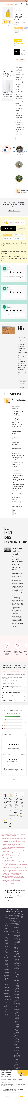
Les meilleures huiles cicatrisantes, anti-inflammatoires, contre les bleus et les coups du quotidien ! (7, 999)
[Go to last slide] (4, 91)
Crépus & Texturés (17, 10)
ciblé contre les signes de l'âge (19, 1)
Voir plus (14, 779)
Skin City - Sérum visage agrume (22, 801)
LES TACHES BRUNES (17, 985)
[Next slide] (11, 91)
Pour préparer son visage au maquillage (6, 969)
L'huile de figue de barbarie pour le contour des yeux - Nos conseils (17, 993)
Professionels (7, 915)
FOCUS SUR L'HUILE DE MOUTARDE (17, 915)
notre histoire (21, 4)
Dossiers (7, 914)
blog (16, 4)
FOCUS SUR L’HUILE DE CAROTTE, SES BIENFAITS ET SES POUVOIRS (17, 946)
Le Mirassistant (21, 59)
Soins (11, 933)
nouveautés (10, 4)
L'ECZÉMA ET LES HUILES (17, 953)
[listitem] (14, 716)
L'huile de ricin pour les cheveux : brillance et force (17, 1035)
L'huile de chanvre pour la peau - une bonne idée (17, 1050)
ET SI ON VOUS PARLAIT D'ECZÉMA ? (17, 979)
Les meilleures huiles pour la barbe (6, 977)
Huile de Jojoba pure (16, 800)
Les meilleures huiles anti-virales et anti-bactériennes (7, 986)
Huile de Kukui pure (10, 800)
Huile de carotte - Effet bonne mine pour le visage (17, 1065)
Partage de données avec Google (9, 1090)
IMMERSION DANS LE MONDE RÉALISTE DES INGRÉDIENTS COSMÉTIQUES (17, 961)
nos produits (4, 4)
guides (6, 917)
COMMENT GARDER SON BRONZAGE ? (17, 926)
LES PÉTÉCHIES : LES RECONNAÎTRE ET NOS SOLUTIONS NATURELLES (17, 935)
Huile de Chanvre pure (5, 800)
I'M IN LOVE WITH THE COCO (17, 920)
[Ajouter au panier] (16, 795)
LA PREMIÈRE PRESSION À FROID (10, 837)
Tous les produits (17, 8)
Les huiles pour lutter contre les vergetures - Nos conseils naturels (6, 936)
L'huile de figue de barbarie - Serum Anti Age (16, 1043)
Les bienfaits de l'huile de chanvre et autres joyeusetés (17, 1058)
